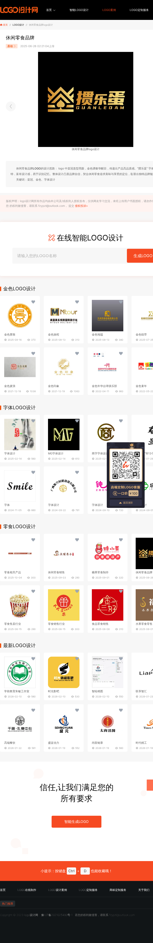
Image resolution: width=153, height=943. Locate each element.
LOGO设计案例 (57, 889)
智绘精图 (97, 691)
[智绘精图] (107, 672)
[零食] (20, 553)
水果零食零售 (144, 623)
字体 (7, 504)
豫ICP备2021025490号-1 (57, 915)
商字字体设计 (100, 453)
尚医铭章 (97, 742)
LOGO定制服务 (139, 10)
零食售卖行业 (12, 623)
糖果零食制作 (100, 572)
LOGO (37, 168)
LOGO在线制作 (27, 889)
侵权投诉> (81, 205)
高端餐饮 (9, 742)
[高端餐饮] (20, 724)
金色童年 (141, 386)
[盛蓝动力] (63, 724)
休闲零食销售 (56, 572)
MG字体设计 (56, 453)
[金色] (20, 315)
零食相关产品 (12, 572)
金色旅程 (53, 334)
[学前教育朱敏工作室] (20, 672)
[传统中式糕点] (11, 106)
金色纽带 (141, 334)
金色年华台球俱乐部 (104, 386)
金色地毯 (97, 334)
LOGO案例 (109, 10)
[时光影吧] (63, 672)
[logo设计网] (19, 10)
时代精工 (141, 742)
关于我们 (143, 889)
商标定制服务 (118, 889)
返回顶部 (128, 502)
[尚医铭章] (107, 724)
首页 (49, 10)
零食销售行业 (56, 623)
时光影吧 (53, 691)
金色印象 (53, 386)
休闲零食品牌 (144, 572)
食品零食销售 (100, 623)
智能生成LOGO (76, 822)
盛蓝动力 (53, 742)
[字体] (20, 434)
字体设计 (9, 453)
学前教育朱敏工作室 (16, 691)
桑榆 (10, 46)
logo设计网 (31, 915)
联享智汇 (141, 691)
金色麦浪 (9, 386)
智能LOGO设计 (79, 10)
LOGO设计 (18, 24)
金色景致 (9, 334)
